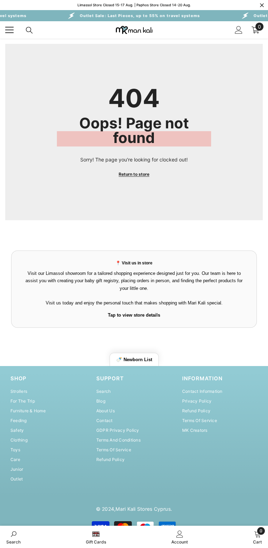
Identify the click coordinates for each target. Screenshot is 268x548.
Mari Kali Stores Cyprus (143, 509)
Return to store (134, 174)
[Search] (29, 30)
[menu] (9, 30)
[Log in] (239, 30)
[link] (13, 537)
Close (262, 5)
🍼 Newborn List (134, 359)
